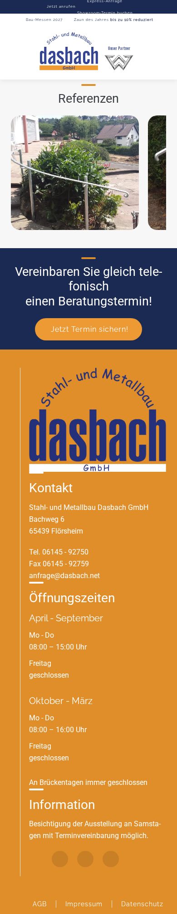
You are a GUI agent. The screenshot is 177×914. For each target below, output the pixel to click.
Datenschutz (142, 904)
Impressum (84, 904)
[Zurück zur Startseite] (88, 52)
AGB (40, 904)
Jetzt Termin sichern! (89, 329)
